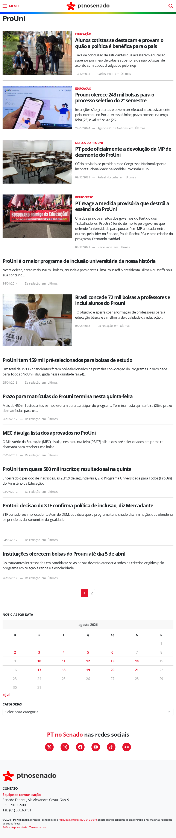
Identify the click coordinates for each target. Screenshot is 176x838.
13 (112, 661)
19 (88, 670)
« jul (6, 694)
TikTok (111, 747)
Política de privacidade (15, 827)
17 (39, 670)
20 (112, 670)
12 (88, 661)
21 (137, 670)
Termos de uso (37, 827)
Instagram (65, 747)
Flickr (126, 747)
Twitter (49, 747)
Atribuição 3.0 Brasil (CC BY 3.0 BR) (78, 819)
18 (63, 670)
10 (39, 661)
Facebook (80, 747)
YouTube (95, 747)
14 (137, 661)
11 (63, 661)
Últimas (126, 74)
